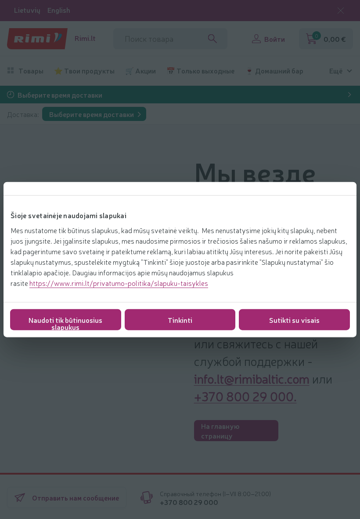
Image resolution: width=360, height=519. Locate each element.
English (58, 10)
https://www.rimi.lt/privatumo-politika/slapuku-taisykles (118, 282)
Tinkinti (180, 319)
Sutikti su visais (294, 319)
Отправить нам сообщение (75, 497)
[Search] (212, 38)
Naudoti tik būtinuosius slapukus (65, 322)
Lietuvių (27, 10)
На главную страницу (220, 430)
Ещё (335, 70)
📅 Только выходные (200, 70)
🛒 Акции (140, 70)
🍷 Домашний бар (274, 70)
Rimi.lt (85, 38)
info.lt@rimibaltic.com (252, 378)
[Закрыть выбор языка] (340, 10)
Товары (30, 70)
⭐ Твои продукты (84, 70)
